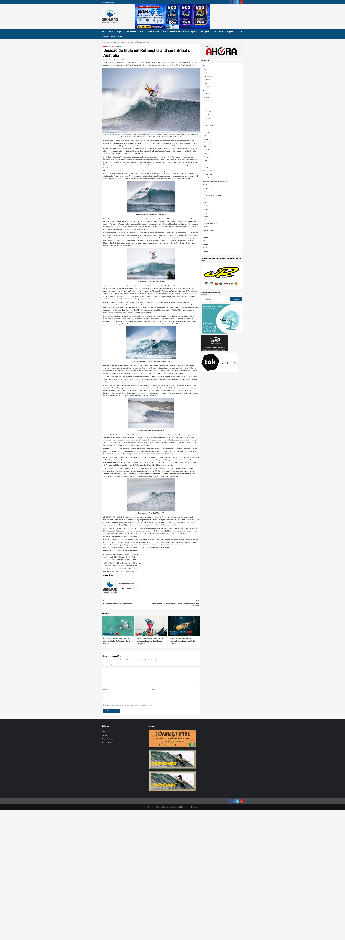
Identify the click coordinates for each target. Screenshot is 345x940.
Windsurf (207, 220)
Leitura (206, 167)
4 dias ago (183, 646)
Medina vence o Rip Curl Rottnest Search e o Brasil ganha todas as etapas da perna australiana (175, 603)
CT (104, 46)
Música (206, 160)
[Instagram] (234, 2)
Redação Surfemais (109, 59)
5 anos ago (118, 59)
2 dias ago (117, 646)
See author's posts (127, 588)
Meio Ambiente (131, 32)
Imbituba (208, 115)
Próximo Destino (209, 143)
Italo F (133, 148)
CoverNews (184, 807)
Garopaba (208, 111)
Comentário (107, 665)
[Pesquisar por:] (216, 299)
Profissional (207, 94)
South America (208, 76)
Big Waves (207, 79)
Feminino (207, 87)
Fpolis (207, 129)
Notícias (108, 46)
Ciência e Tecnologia (174, 631)
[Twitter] (237, 2)
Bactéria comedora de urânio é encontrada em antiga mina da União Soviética (183, 641)
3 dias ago (150, 646)
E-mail (154, 689)
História (206, 164)
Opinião (193, 32)
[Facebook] (230, 2)
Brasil (111, 32)
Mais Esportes (205, 32)
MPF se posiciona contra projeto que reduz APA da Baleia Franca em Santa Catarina (116, 641)
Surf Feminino (114, 46)
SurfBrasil (144, 633)
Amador (206, 97)
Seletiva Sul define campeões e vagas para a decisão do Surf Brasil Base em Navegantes (149, 641)
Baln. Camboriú (210, 125)
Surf (205, 202)
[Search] (242, 31)
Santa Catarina (208, 174)
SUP (205, 227)
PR (205, 136)
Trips (205, 146)
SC (215, 32)
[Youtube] (241, 2)
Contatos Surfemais (108, 743)
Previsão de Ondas (153, 32)
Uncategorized (173, 633)
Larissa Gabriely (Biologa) (213, 195)
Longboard (207, 213)
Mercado (104, 735)
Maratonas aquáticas (210, 223)
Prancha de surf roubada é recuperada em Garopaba (117, 602)
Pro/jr (206, 83)
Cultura (140, 32)
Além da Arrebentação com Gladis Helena (176, 32)
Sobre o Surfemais (107, 739)
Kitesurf (206, 216)
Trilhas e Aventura (209, 230)
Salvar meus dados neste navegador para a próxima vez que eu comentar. (128, 705)
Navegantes (209, 108)
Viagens (119, 32)
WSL (103, 32)
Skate (206, 188)
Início (103, 731)
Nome (105, 689)
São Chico (208, 122)
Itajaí (207, 132)
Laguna (207, 118)
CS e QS (206, 72)
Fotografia (221, 32)
